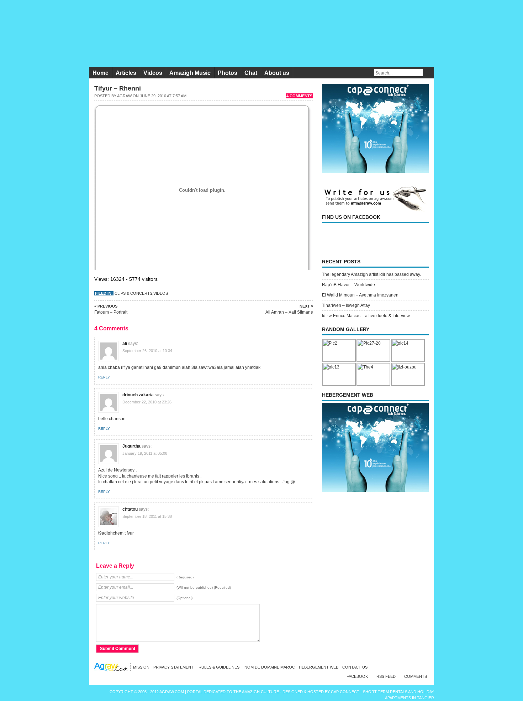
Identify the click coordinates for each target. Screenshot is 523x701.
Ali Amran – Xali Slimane (289, 309)
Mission (141, 667)
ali (124, 343)
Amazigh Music (190, 73)
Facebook (357, 676)
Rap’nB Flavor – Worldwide (348, 284)
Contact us (355, 667)
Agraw (124, 96)
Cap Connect (345, 692)
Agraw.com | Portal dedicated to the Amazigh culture (219, 692)
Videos (152, 73)
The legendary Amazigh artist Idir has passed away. (371, 274)
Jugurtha (131, 446)
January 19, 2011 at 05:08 (144, 453)
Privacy (174, 667)
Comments (415, 676)
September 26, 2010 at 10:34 (147, 351)
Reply (104, 377)
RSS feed (386, 676)
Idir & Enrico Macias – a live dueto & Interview (366, 315)
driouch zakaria (138, 394)
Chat (250, 73)
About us (276, 73)
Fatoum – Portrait (110, 309)
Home (101, 73)
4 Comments (299, 96)
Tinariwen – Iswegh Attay (346, 305)
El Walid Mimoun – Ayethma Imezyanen (360, 295)
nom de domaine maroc (269, 667)
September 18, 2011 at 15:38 (147, 516)
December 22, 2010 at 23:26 (146, 402)
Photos (227, 73)
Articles (126, 73)
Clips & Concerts (133, 293)
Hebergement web (318, 667)
